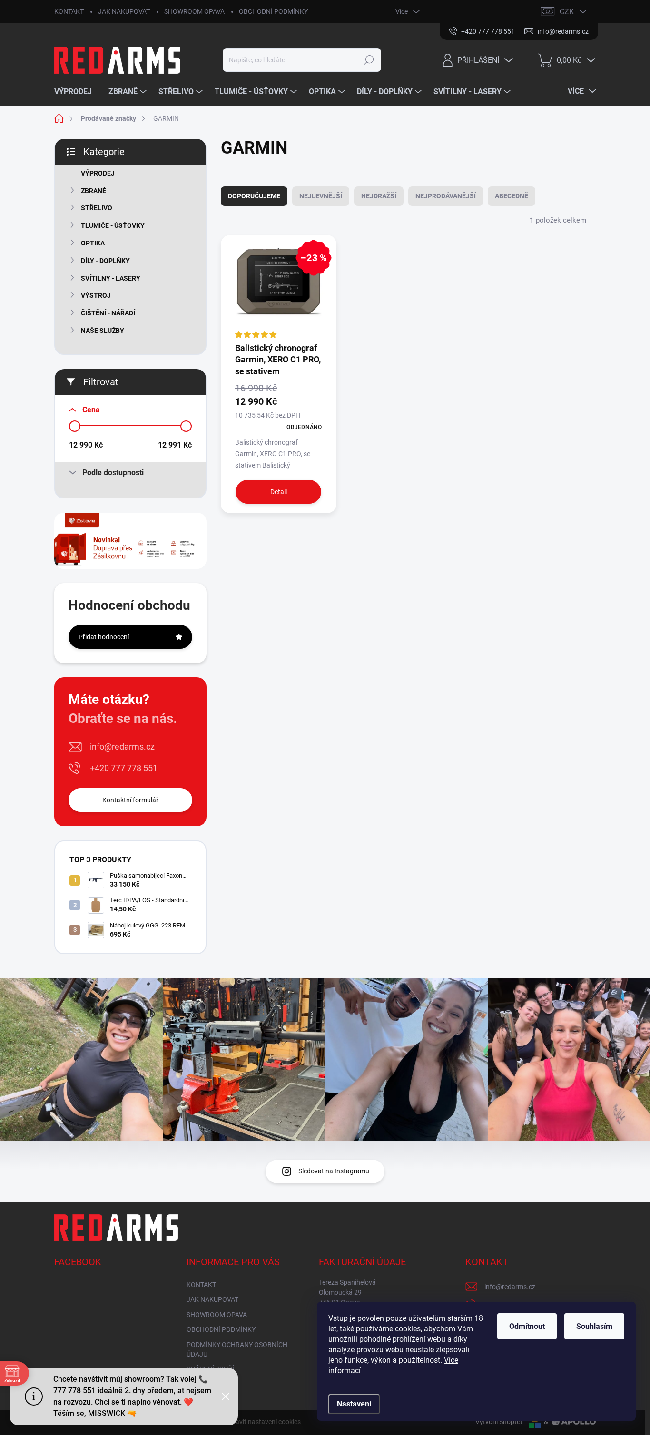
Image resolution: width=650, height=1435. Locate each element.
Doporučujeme (254, 196)
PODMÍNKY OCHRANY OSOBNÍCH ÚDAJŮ (237, 1349)
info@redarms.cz (122, 747)
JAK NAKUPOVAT (124, 11)
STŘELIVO (96, 208)
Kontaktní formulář (130, 800)
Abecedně (511, 196)
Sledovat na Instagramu (333, 1171)
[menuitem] (76, 92)
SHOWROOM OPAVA (194, 11)
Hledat (369, 60)
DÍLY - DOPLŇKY (105, 260)
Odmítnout (527, 1326)
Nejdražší (378, 196)
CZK (567, 11)
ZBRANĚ (93, 191)
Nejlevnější (320, 196)
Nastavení (354, 1403)
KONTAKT (69, 11)
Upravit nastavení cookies (263, 1421)
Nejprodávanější (445, 196)
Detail (278, 492)
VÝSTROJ (96, 295)
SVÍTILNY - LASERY (110, 278)
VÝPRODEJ (98, 173)
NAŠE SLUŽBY (102, 330)
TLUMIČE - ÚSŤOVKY (113, 225)
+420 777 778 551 (124, 768)
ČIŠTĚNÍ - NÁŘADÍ (108, 313)
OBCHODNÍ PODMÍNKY (273, 11)
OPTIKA (93, 243)
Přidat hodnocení (104, 637)
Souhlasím (594, 1326)
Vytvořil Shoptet (498, 1421)
